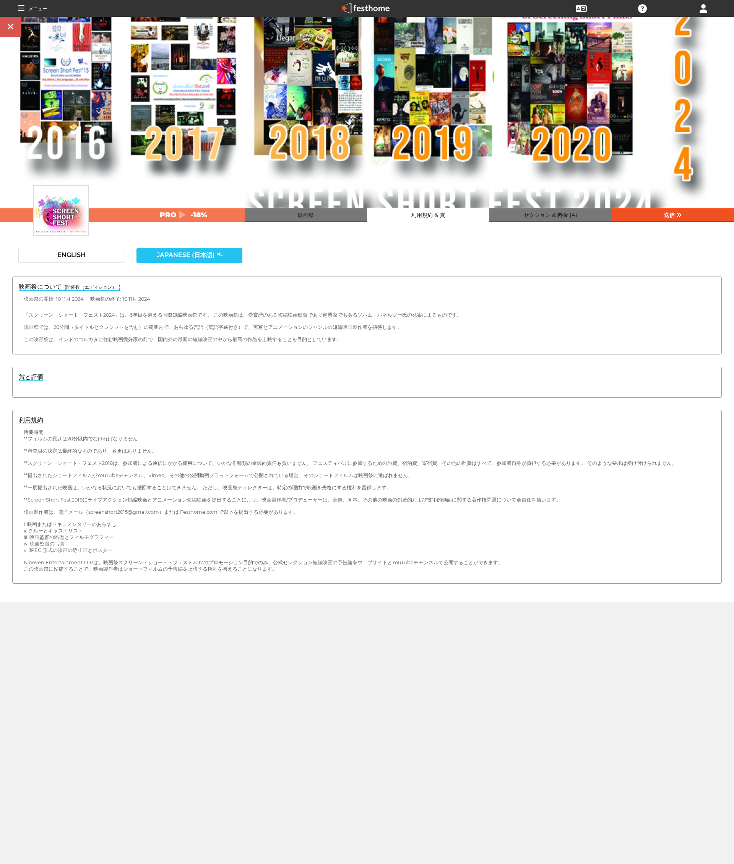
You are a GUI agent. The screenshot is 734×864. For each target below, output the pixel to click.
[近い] (10, 27)
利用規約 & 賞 (428, 215)
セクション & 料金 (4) (550, 215)
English (71, 255)
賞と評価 (31, 376)
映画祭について (69, 286)
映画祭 (306, 215)
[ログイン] (703, 8)
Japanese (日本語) (189, 255)
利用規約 (31, 420)
